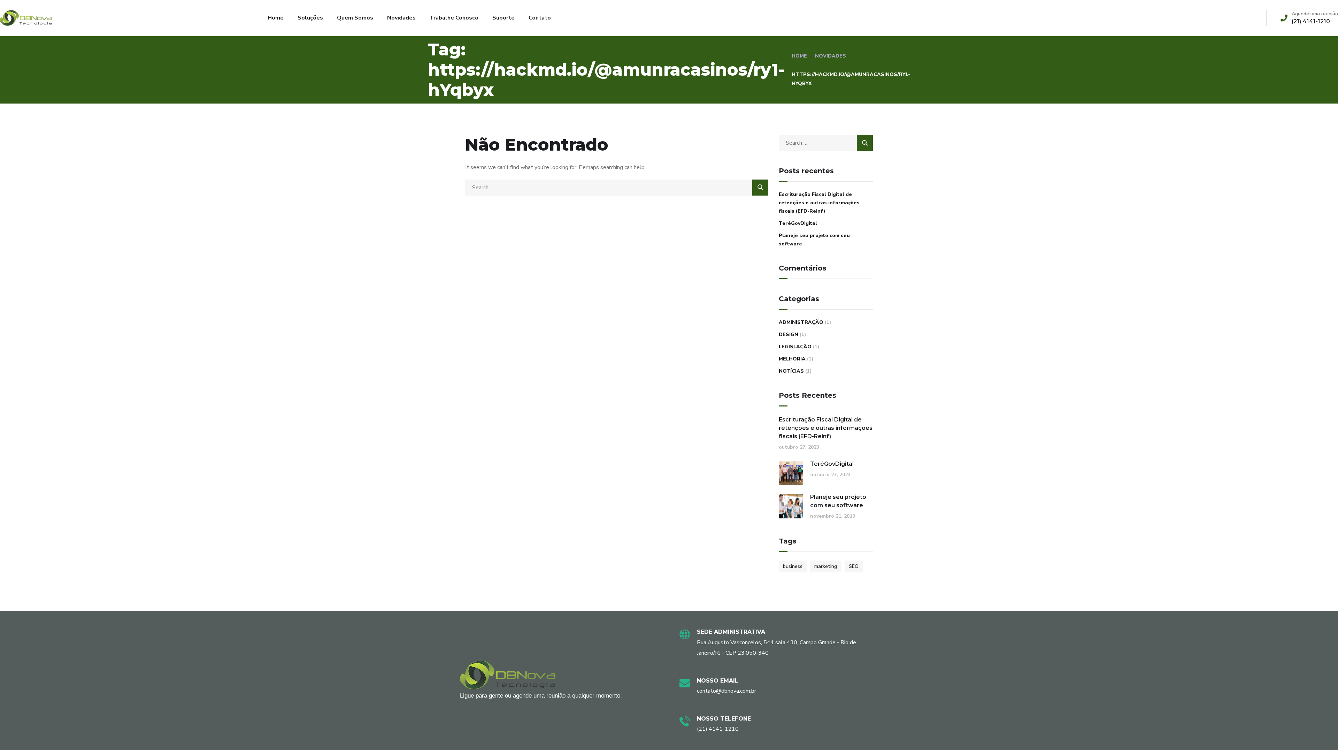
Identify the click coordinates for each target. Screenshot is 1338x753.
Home (276, 18)
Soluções (310, 18)
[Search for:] (616, 187)
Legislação (795, 346)
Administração (801, 322)
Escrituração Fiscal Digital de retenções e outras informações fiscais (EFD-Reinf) (819, 202)
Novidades (401, 18)
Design (788, 334)
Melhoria (792, 359)
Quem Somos (355, 18)
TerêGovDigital (798, 223)
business (792, 566)
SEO (854, 566)
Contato (540, 18)
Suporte (503, 18)
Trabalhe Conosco (454, 18)
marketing (825, 566)
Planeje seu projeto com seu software (814, 239)
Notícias (791, 371)
